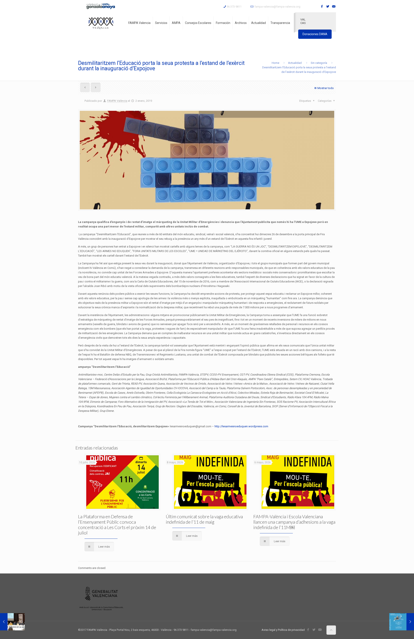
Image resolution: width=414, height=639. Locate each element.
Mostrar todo (325, 88)
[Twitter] (328, 6)
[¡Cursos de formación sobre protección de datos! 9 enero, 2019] (401, 621)
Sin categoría (319, 62)
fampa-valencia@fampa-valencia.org (277, 6)
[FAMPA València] (101, 23)
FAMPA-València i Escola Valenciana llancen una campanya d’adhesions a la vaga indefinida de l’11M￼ (294, 522)
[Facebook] (322, 6)
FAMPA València (117, 100)
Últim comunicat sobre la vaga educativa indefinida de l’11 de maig (204, 519)
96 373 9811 (234, 6)
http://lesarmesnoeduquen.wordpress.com (241, 426)
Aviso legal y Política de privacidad (283, 629)
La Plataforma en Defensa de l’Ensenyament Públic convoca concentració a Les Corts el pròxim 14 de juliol (117, 524)
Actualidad (295, 62)
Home (275, 62)
